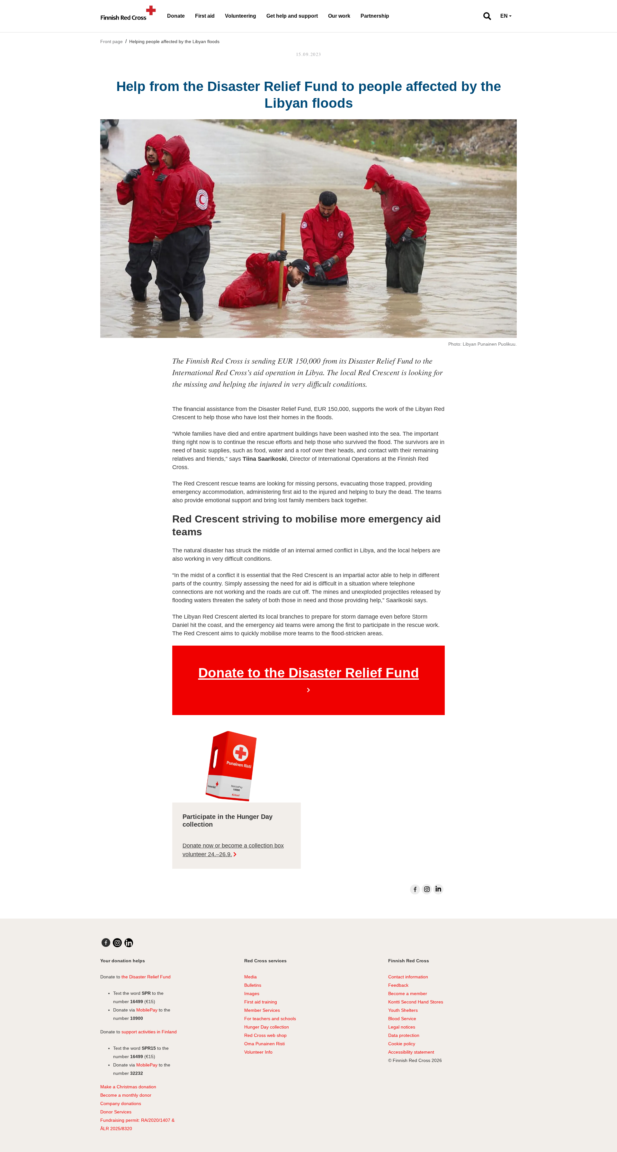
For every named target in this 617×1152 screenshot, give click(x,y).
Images (251, 993)
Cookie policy (401, 1043)
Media (250, 976)
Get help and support (292, 16)
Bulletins (252, 985)
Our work (339, 16)
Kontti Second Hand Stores (415, 1001)
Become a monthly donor (125, 1095)
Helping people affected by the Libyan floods (174, 41)
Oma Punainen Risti (264, 1043)
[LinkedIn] (438, 889)
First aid (205, 16)
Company (110, 1103)
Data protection (403, 1035)
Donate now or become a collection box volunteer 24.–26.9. (233, 849)
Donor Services (115, 1111)
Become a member (407, 993)
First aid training (260, 1001)
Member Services (262, 1010)
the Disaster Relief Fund (146, 976)
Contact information (408, 976)
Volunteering (240, 16)
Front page (111, 41)
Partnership (375, 16)
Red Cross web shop (265, 1035)
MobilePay (146, 1009)
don (124, 1103)
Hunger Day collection (266, 1027)
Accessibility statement (411, 1052)
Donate (176, 16)
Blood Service (402, 1018)
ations (135, 1103)
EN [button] (504, 16)
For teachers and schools (270, 1018)
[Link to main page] (128, 16)
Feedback (398, 985)
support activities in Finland (149, 1031)
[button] (484, 16)
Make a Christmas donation (128, 1086)
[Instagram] (427, 889)
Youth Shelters (403, 1010)
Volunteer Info (258, 1052)
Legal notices (401, 1027)
